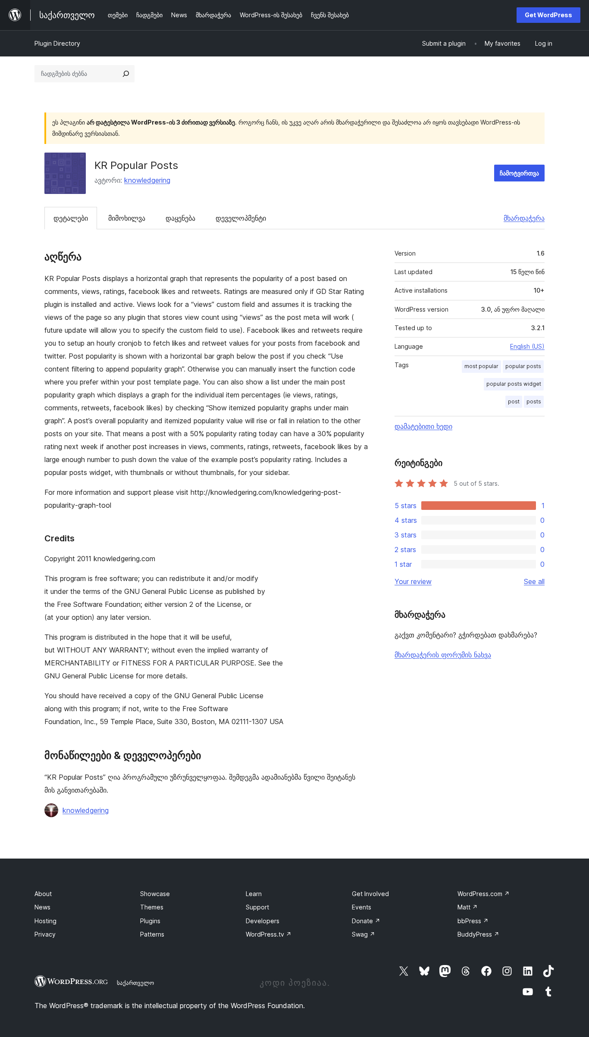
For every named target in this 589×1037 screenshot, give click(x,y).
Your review (413, 581)
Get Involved (370, 893)
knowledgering (147, 180)
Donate (366, 921)
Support (257, 907)
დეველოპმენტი (241, 218)
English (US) (527, 346)
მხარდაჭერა (524, 218)
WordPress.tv (268, 934)
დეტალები (70, 218)
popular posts (523, 366)
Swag (363, 934)
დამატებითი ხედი (423, 426)
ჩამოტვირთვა (519, 173)
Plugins (150, 921)
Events (361, 907)
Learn (254, 893)
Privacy (45, 934)
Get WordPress (548, 15)
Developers (262, 921)
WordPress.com (483, 893)
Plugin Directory (57, 43)
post (514, 401)
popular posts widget (513, 384)
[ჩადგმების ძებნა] (126, 73)
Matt (467, 907)
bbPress (473, 921)
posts (533, 401)
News (42, 907)
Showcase (155, 893)
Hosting (45, 921)
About (43, 893)
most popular (481, 366)
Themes (151, 907)
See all (534, 581)
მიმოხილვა (126, 218)
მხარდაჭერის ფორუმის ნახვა (443, 654)
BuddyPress (478, 934)
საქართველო (135, 982)
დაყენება (180, 218)
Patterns (152, 934)
